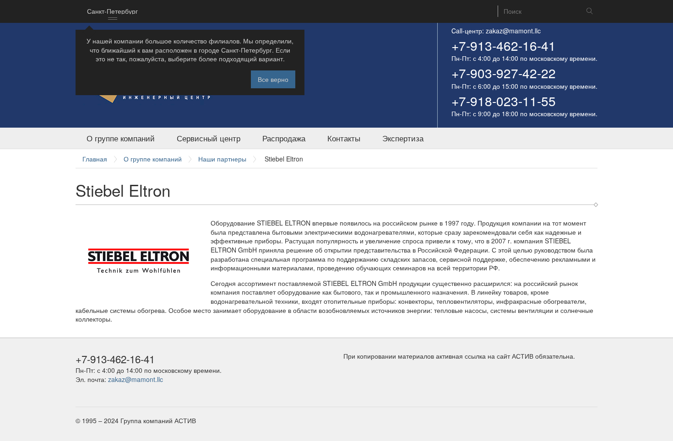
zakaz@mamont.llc (513, 30)
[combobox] (112, 11)
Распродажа (283, 138)
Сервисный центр (208, 138)
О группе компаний (121, 138)
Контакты (343, 138)
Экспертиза (402, 138)
